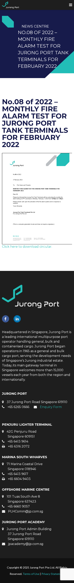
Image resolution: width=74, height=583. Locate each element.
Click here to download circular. (27, 246)
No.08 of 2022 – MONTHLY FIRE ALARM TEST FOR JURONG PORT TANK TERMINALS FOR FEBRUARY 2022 (35, 123)
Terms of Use (31, 573)
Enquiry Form (51, 407)
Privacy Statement (52, 573)
